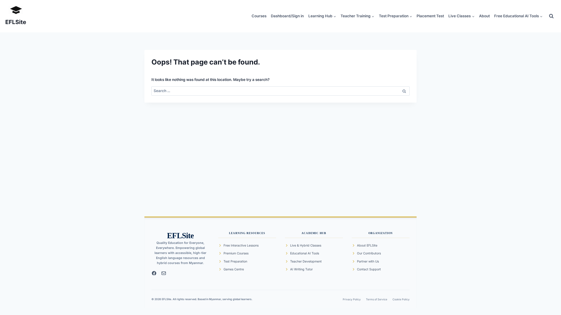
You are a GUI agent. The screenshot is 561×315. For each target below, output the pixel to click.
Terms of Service (376, 299)
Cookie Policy (401, 299)
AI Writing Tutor (301, 269)
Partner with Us (368, 261)
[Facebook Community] (154, 273)
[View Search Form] (551, 16)
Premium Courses (236, 253)
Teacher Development (306, 261)
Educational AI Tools (304, 253)
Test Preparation (235, 261)
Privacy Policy (352, 299)
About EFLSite (367, 245)
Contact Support (369, 269)
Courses (259, 16)
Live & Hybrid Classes (305, 245)
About (484, 16)
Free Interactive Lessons (241, 245)
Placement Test (430, 16)
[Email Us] (163, 273)
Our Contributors (369, 253)
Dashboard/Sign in (287, 16)
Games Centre (234, 269)
